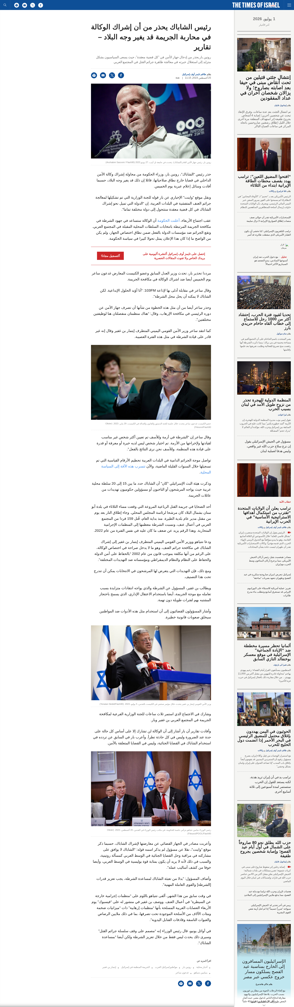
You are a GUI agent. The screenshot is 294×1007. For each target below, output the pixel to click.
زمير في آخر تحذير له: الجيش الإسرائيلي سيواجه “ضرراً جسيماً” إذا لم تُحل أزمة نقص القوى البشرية (269, 909)
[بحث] (5, 5)
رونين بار (186, 967)
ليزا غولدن (282, 415)
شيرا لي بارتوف (280, 665)
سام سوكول (282, 334)
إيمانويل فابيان (280, 105)
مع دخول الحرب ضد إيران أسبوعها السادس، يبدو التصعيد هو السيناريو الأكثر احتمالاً (270, 260)
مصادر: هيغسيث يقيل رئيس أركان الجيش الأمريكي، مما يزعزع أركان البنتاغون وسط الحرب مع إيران (270, 561)
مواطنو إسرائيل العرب (166, 967)
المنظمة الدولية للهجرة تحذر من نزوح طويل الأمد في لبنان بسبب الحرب (266, 404)
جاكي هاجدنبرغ (262, 984)
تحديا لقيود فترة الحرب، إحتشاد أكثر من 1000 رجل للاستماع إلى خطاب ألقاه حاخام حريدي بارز (264, 321)
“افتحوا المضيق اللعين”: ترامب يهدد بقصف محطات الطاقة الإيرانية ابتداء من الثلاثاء (264, 180)
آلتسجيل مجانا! (110, 255)
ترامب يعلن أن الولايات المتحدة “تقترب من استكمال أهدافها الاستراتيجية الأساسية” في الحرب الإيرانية (264, 515)
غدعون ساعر (182, 972)
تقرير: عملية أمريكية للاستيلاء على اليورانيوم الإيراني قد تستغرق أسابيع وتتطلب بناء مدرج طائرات (269, 592)
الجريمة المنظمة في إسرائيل (135, 967)
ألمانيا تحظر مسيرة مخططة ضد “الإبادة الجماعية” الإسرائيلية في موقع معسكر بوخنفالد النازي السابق (267, 652)
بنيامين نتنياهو (200, 972)
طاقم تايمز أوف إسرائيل (194, 74)
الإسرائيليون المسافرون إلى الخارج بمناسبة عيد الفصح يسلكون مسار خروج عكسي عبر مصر (264, 969)
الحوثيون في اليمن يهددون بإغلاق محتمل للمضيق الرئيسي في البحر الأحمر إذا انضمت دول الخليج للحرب (264, 738)
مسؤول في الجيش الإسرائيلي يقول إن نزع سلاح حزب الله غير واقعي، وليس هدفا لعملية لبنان (268, 446)
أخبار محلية (201, 967)
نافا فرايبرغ (282, 191)
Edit (177, 78)
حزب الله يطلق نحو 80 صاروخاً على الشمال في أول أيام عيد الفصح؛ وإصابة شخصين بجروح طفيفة (265, 849)
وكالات (272, 191)
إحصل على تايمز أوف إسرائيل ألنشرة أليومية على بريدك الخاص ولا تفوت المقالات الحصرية (174, 256)
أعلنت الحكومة (168, 221)
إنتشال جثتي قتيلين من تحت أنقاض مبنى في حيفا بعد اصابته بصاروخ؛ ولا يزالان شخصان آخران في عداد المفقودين (265, 87)
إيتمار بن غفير (109, 967)
